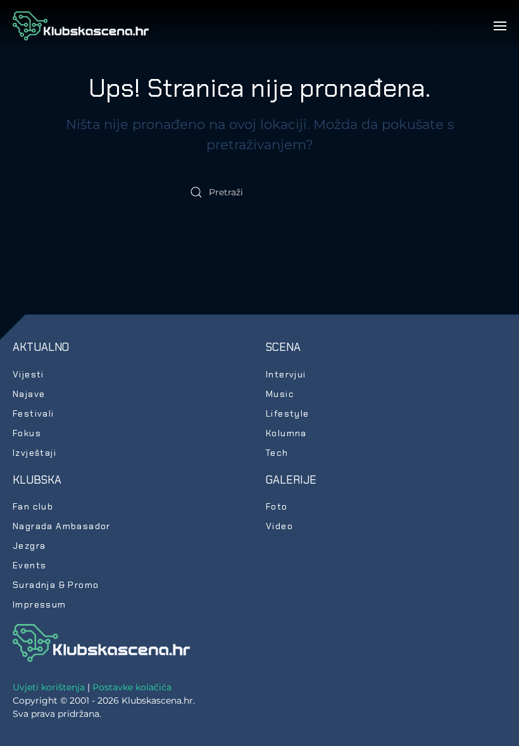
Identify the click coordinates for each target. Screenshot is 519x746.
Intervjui (286, 374)
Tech (277, 452)
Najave (29, 394)
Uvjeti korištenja (49, 687)
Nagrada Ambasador (62, 526)
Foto (277, 506)
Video (279, 526)
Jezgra (29, 545)
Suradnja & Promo (56, 584)
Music (280, 394)
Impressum (39, 604)
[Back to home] (81, 25)
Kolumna (286, 433)
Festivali (33, 413)
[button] (500, 25)
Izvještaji (34, 452)
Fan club (33, 506)
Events (29, 565)
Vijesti (28, 374)
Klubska (37, 480)
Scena (283, 347)
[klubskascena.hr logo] (101, 642)
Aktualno (41, 347)
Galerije (291, 480)
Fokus (27, 433)
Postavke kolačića (132, 687)
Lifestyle (288, 413)
